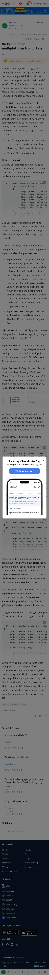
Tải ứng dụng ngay (24, 471)
